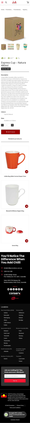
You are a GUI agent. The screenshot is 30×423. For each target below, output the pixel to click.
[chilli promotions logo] (14, 2)
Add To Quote (11, 132)
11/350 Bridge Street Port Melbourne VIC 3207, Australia (15, 275)
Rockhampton (7, 345)
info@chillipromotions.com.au (13, 268)
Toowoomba (7, 340)
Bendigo (21, 320)
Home (2, 9)
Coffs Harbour (7, 322)
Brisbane (6, 330)
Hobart (20, 361)
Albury (5, 320)
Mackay (6, 343)
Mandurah (21, 333)
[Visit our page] (8, 289)
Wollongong (7, 317)
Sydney (6, 312)
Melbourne (21, 312)
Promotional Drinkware (9, 9)
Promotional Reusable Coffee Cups (17, 9)
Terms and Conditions (15, 407)
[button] (26, 171)
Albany (20, 338)
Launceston (22, 358)
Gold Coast (6, 333)
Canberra (21, 353)
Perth (20, 330)
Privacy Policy (20, 405)
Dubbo (5, 325)
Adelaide (6, 351)
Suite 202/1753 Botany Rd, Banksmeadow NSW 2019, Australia (15, 281)
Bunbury (21, 335)
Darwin (5, 358)
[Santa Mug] (15, 242)
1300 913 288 (8, 271)
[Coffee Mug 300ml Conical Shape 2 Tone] (15, 173)
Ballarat (21, 317)
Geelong (21, 315)
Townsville (6, 335)
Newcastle (6, 315)
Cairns (5, 338)
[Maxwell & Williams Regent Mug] (15, 207)
